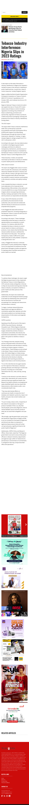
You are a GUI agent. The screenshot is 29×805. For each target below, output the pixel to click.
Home (2, 778)
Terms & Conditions (5, 782)
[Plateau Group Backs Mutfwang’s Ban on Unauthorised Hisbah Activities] (4, 29)
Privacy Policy (4, 781)
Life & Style (4, 59)
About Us (3, 779)
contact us (7, 793)
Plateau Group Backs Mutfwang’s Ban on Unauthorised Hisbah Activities (15, 29)
